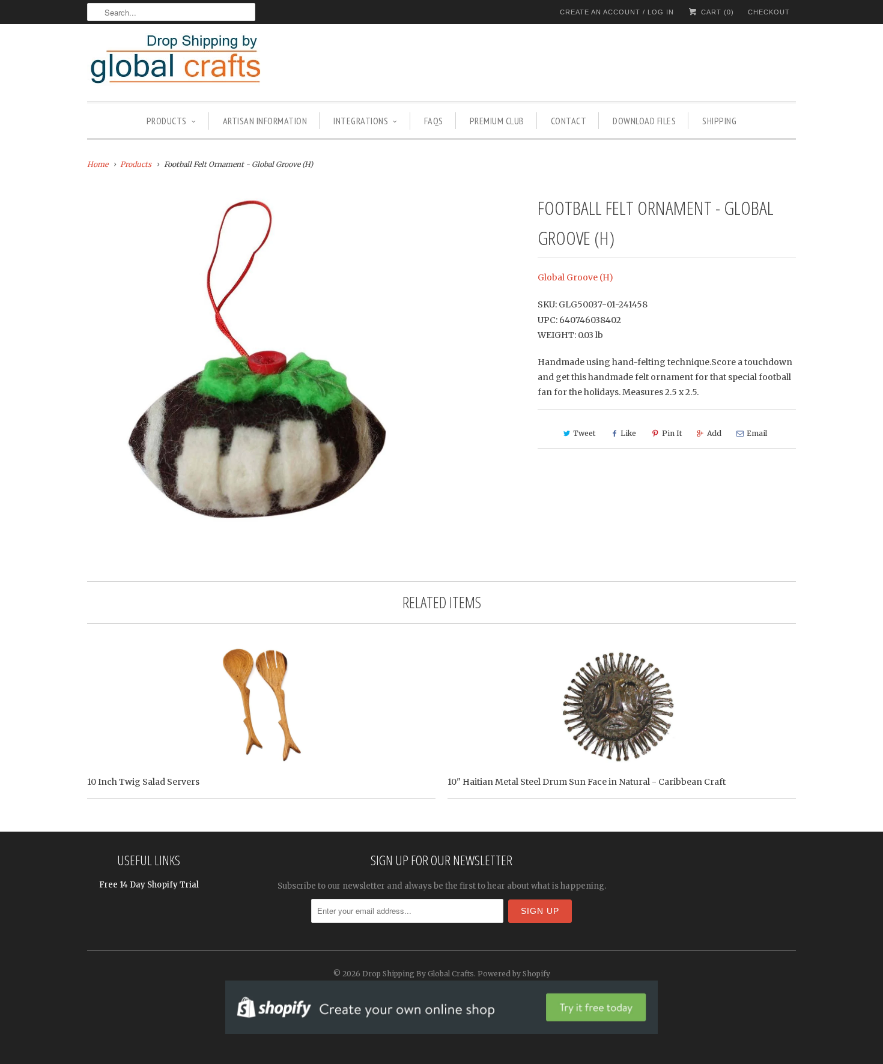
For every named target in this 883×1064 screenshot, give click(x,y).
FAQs (433, 121)
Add (714, 433)
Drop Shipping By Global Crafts (418, 973)
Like (628, 433)
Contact (569, 121)
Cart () (716, 12)
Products (167, 121)
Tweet (584, 433)
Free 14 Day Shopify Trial (149, 885)
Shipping (719, 121)
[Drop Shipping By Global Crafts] (195, 61)
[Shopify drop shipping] (441, 1028)
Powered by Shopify (514, 973)
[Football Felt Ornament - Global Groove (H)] (258, 363)
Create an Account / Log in (617, 12)
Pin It (672, 433)
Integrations (360, 121)
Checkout (769, 12)
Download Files (644, 121)
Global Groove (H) (575, 277)
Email (757, 433)
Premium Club (497, 121)
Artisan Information (265, 121)
